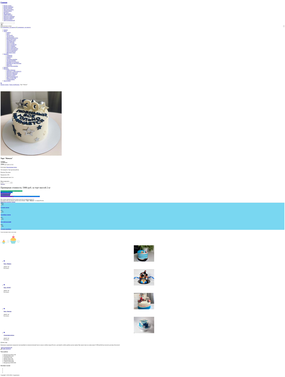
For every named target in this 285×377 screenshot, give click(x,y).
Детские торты (10, 36)
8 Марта (9, 32)
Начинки (6, 67)
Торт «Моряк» (7, 263)
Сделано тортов (5, 207)
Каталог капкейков (8, 7)
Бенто (8, 34)
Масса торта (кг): (5, 181)
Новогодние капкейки (12, 66)
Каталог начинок (8, 8)
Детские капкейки (11, 60)
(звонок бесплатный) (27, 196)
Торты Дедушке (11, 43)
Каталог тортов (7, 5)
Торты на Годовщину (12, 50)
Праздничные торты (11, 167)
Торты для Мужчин (11, 47)
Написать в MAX (8, 19)
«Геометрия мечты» (9, 335)
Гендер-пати (10, 35)
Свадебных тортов (6, 214)
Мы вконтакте (7, 13)
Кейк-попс (9, 64)
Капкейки (6, 54)
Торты (5, 31)
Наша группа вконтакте (10, 372)
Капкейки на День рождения (14, 63)
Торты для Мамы (11, 46)
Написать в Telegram (9, 17)
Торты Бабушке (10, 42)
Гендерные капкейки (12, 59)
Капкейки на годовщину (13, 62)
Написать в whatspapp (9, 16)
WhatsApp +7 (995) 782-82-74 (14, 71)
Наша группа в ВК (11, 78)
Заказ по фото (7, 80)
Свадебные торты (11, 40)
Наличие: (3, 172)
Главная (4, 2)
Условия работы (8, 11)
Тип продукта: (4, 169)
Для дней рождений (6, 222)
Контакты (6, 12)
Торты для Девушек (11, 44)
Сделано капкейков (6, 229)
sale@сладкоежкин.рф (9, 20)
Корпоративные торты (12, 38)
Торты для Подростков (12, 48)
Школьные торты (11, 52)
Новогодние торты (11, 39)
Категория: (3, 167)
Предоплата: (4, 174)
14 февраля (9, 55)
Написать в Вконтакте (12, 72)
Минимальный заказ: (6, 177)
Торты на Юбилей (11, 51)
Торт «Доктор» (8, 311)
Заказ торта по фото (9, 9)
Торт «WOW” (7, 287)
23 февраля (9, 56)
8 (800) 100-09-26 (8, 15)
